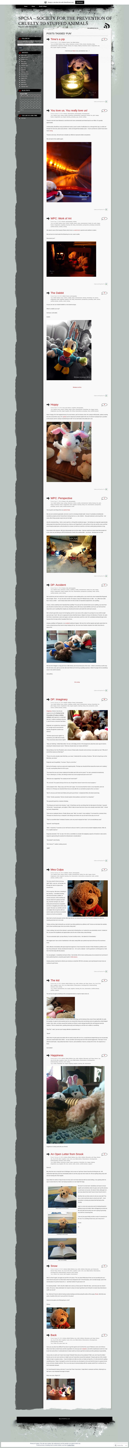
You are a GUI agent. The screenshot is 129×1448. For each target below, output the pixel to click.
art (54, 44)
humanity (84, 45)
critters (67, 223)
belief (56, 44)
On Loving (77, 682)
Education (86, 1058)
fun (73, 45)
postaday (63, 47)
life (71, 224)
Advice (63, 983)
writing (84, 117)
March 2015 (24, 55)
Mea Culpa (57, 869)
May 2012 (23, 80)
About (33, 6)
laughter (59, 47)
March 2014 (24, 63)
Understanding (93, 985)
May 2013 (23, 67)
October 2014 (24, 59)
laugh (54, 47)
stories (80, 117)
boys (64, 44)
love (86, 504)
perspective (86, 224)
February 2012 (24, 86)
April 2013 (23, 69)
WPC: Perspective (61, 498)
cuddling (72, 589)
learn (64, 1343)
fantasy (69, 45)
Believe (64, 42)
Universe (53, 986)
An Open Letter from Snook (67, 1154)
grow (60, 1343)
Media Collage (43, 6)
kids (52, 47)
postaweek (97, 224)
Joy (71, 42)
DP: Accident (58, 584)
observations (79, 224)
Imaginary (49, 711)
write (57, 986)
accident (67, 623)
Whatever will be (77, 387)
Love (65, 985)
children (70, 702)
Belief (64, 296)
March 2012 (24, 84)
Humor (68, 42)
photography (78, 113)
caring (67, 44)
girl (66, 407)
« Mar (18, 111)
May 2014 (23, 61)
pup (77, 117)
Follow (20, 47)
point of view (67, 510)
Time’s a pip (58, 39)
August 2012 (24, 78)
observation (75, 876)
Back (54, 1335)
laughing (63, 224)
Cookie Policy (70, 1445)
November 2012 (25, 74)
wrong (51, 130)
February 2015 (24, 57)
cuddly (66, 115)
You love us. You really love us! (69, 110)
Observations (71, 113)
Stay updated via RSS (92, 28)
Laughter (73, 407)
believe (60, 44)
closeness (71, 44)
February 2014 (24, 65)
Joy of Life (98, 983)
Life (67, 501)
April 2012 (23, 82)
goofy (64, 416)
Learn (59, 985)
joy (98, 45)
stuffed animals (54, 226)
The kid (55, 980)
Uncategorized (85, 113)
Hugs (87, 983)
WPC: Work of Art (61, 218)
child (77, 983)
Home (25, 6)
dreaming (89, 44)
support (57, 990)
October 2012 (24, 76)
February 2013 (24, 71)
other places (74, 957)
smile (94, 299)
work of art (77, 230)
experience (61, 45)
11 (104, 699)
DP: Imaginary (59, 699)
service (57, 506)
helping (80, 45)
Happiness (57, 1055)
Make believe (76, 42)
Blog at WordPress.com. (64, 1418)
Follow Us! (26, 38)
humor (89, 45)
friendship (89, 297)
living (74, 224)
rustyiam (84, 1349)
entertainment (54, 45)
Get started (80, 2)
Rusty (96, 1294)
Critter (81, 44)
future (74, 51)
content (77, 44)
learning (68, 117)
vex (66, 1343)
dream (84, 44)
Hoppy (54, 404)
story (89, 411)
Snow (54, 1265)
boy (64, 407)
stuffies (61, 226)
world (72, 506)
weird (64, 301)
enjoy (93, 44)
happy (75, 45)
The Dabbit (57, 292)
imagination (94, 45)
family (65, 45)
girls (94, 115)
